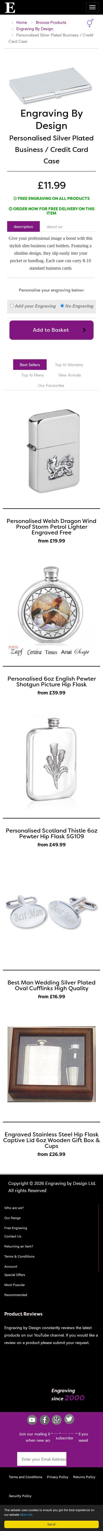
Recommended (15, 1294)
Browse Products (51, 22)
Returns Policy (84, 1476)
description (23, 226)
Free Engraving (15, 1227)
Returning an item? (18, 1246)
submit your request (70, 1342)
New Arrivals (70, 375)
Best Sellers (30, 364)
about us (54, 226)
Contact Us (12, 1236)
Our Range (12, 1217)
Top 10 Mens (32, 375)
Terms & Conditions (19, 1256)
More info (26, 1514)
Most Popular (14, 1284)
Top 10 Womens (69, 364)
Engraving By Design (34, 28)
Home (21, 22)
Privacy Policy (57, 1476)
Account (10, 1266)
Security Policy (20, 1495)
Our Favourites (51, 385)
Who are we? (14, 1207)
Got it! (51, 1524)
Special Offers (14, 1274)
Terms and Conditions (25, 1476)
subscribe (64, 1438)
